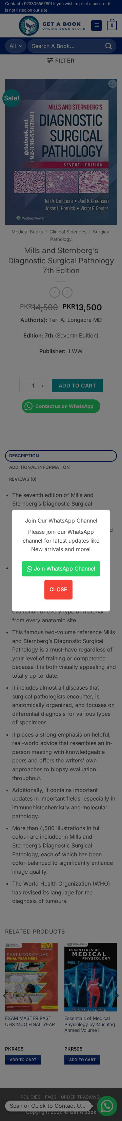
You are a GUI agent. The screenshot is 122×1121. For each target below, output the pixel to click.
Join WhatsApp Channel (63, 568)
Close (58, 590)
